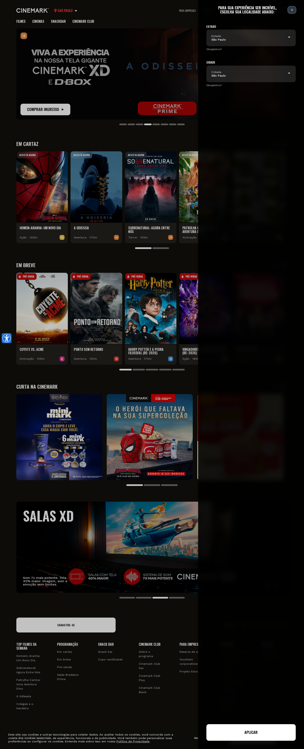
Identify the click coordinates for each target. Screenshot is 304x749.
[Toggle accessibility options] (7, 338)
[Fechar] (292, 10)
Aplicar (251, 732)
